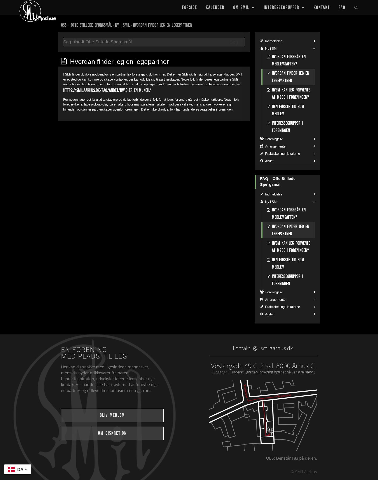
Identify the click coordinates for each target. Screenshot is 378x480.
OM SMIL (241, 8)
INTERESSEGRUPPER (281, 8)
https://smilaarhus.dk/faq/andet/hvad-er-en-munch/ (107, 90)
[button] (356, 7)
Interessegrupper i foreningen (287, 127)
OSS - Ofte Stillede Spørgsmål (86, 25)
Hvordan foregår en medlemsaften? (289, 60)
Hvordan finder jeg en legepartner (162, 25)
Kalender (215, 8)
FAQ (342, 8)
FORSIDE (189, 8)
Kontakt (322, 8)
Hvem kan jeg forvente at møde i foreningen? (291, 93)
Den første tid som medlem (288, 110)
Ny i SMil (122, 25)
